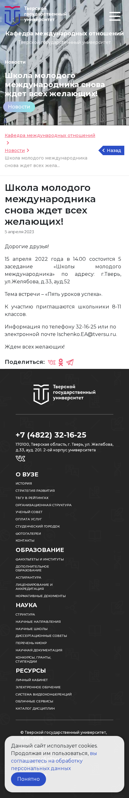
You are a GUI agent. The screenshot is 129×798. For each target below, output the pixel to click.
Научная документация (39, 650)
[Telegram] (70, 362)
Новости (19, 107)
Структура (25, 614)
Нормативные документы (41, 596)
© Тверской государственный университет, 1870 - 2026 (63, 735)
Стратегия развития (35, 491)
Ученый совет (29, 512)
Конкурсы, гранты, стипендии (33, 659)
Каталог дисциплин (35, 708)
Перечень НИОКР (31, 643)
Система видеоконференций (44, 694)
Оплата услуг (29, 519)
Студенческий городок (38, 526)
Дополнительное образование (32, 568)
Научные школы (32, 629)
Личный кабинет (32, 680)
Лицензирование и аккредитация (34, 587)
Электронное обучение (38, 687)
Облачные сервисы (34, 701)
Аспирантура (28, 577)
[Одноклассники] (60, 362)
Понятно (28, 779)
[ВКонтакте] (51, 362)
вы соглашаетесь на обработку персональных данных (54, 760)
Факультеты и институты (40, 559)
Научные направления (38, 622)
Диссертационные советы (41, 636)
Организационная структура (44, 505)
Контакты (25, 540)
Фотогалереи (28, 534)
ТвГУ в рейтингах (32, 498)
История (24, 483)
